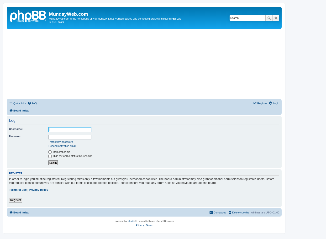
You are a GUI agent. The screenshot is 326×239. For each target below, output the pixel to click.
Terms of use (18, 189)
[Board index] (28, 15)
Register (15, 200)
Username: (16, 128)
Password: (15, 136)
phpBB (131, 221)
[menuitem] (32, 103)
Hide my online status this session (72, 155)
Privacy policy (38, 189)
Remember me (61, 151)
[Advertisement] (144, 64)
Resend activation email (62, 145)
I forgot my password (60, 141)
